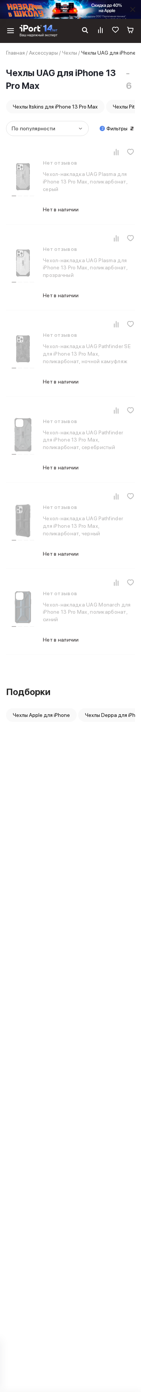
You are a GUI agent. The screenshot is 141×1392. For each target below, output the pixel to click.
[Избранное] (115, 31)
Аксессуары (43, 53)
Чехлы (69, 53)
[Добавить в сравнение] (116, 151)
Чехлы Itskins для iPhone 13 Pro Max (55, 107)
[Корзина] (130, 31)
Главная (15, 53)
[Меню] (10, 30)
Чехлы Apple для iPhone (41, 715)
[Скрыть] (132, 9)
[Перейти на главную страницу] (39, 30)
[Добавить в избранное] (130, 151)
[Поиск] (85, 30)
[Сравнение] (100, 31)
